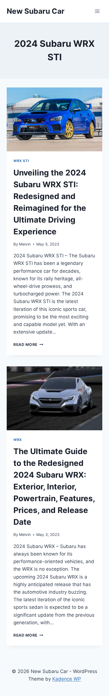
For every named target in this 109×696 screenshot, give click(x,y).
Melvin (25, 244)
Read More (28, 344)
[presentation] (54, 119)
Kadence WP (66, 679)
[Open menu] (97, 11)
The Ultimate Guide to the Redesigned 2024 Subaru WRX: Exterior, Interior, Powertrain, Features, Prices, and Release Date (54, 487)
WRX (17, 440)
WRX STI (21, 161)
